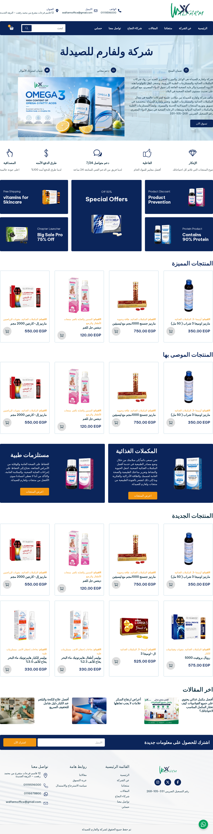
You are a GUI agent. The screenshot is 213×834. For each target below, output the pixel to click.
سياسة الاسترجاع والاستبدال (71, 785)
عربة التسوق (80, 780)
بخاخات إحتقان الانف (83, 649)
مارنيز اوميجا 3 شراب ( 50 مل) (190, 323)
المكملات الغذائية (183, 319)
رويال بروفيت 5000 (197, 658)
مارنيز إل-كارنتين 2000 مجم (28, 323)
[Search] (26, 28)
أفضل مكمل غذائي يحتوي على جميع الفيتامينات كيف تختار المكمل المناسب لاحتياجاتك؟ (197, 705)
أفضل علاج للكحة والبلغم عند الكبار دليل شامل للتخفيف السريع (53, 703)
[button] (170, 331)
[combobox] (48, 28)
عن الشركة (185, 28)
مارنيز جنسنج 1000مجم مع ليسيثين (134, 323)
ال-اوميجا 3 (148, 654)
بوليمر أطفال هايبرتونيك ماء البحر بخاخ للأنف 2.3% (81, 660)
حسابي (98, 28)
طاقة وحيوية (123, 319)
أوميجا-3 (197, 319)
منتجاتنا (168, 28)
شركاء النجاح (134, 28)
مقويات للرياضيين (11, 319)
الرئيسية (202, 28)
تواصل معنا (115, 28)
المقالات (153, 28)
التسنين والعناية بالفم (82, 319)
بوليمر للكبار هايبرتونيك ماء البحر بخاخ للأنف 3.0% (27, 660)
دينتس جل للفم (92, 327)
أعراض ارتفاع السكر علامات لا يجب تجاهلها (127, 701)
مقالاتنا (83, 775)
